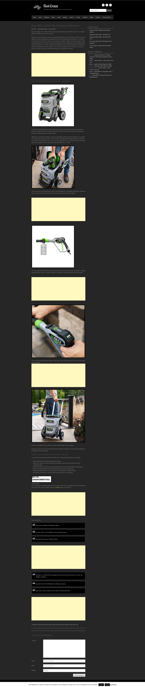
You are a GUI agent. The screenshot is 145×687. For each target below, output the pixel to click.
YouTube (84, 17)
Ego (60, 624)
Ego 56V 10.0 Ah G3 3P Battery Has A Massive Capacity (51, 584)
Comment (34, 640)
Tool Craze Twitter (106, 5)
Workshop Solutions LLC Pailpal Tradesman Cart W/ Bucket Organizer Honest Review (101, 56)
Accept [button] (101, 684)
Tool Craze (50, 6)
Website (33, 670)
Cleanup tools (40, 624)
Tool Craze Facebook (103, 5)
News (53, 17)
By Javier (33, 29)
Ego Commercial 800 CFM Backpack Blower (47, 525)
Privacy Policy (106, 17)
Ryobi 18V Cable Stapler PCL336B (102, 64)
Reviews (46, 17)
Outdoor (67, 624)
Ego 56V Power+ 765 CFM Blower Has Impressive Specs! (51, 532)
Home (34, 17)
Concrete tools (47, 624)
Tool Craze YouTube (110, 5)
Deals (59, 17)
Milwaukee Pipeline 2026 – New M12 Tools (100, 34)
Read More (113, 684)
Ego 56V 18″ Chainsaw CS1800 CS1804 (46, 539)
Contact (98, 17)
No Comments (52, 29)
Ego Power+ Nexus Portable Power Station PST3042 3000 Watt (53, 590)
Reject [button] (107, 684)
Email (32, 665)
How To (72, 17)
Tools (40, 17)
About (91, 17)
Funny (78, 17)
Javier (91, 60)
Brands (65, 17)
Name (33, 660)
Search (109, 10)
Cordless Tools (55, 624)
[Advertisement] (58, 65)
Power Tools (72, 624)
